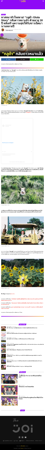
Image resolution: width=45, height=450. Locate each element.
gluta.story (12, 293)
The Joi (22, 448)
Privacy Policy (38, 440)
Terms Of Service (30, 440)
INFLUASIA (23, 446)
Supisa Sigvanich (9, 30)
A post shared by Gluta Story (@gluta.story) (17, 161)
